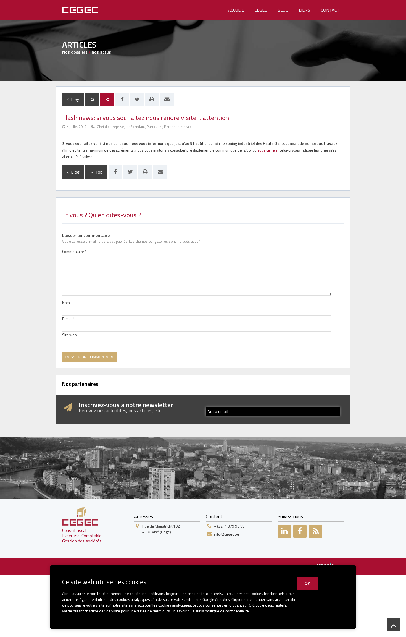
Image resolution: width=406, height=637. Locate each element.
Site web (69, 335)
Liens (304, 10)
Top (97, 172)
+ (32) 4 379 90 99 (229, 526)
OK (307, 583)
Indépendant (135, 126)
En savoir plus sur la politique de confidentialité (210, 611)
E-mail (68, 319)
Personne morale (178, 126)
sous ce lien (267, 150)
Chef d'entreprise (110, 126)
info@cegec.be (226, 534)
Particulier (154, 126)
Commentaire (74, 251)
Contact (330, 10)
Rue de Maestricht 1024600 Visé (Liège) (161, 529)
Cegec (261, 10)
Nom (67, 303)
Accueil (236, 10)
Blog (283, 10)
